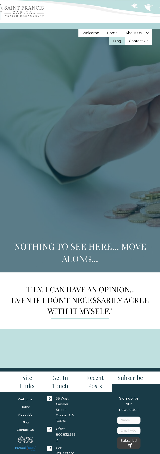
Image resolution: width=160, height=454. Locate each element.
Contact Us (25, 430)
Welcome (25, 399)
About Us (25, 414)
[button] (128, 443)
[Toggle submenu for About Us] (147, 32)
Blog (25, 422)
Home (25, 407)
